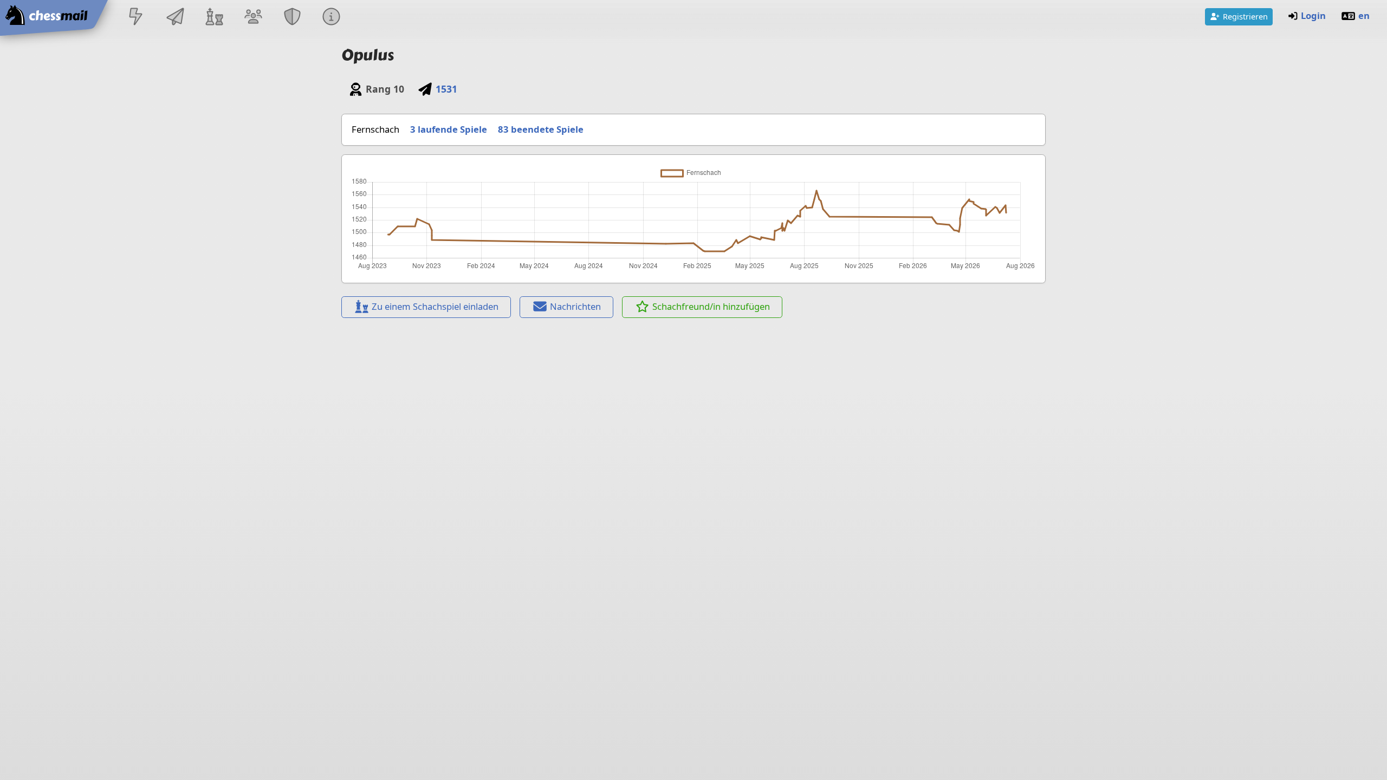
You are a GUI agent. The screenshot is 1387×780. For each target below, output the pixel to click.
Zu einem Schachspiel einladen (435, 306)
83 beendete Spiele (541, 129)
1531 (446, 88)
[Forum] (253, 17)
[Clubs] (292, 17)
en (1364, 15)
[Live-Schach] (135, 17)
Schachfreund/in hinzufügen (711, 306)
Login (1313, 15)
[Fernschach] (175, 17)
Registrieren (1245, 16)
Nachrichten (575, 306)
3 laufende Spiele (448, 129)
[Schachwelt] (214, 17)
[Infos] (331, 17)
